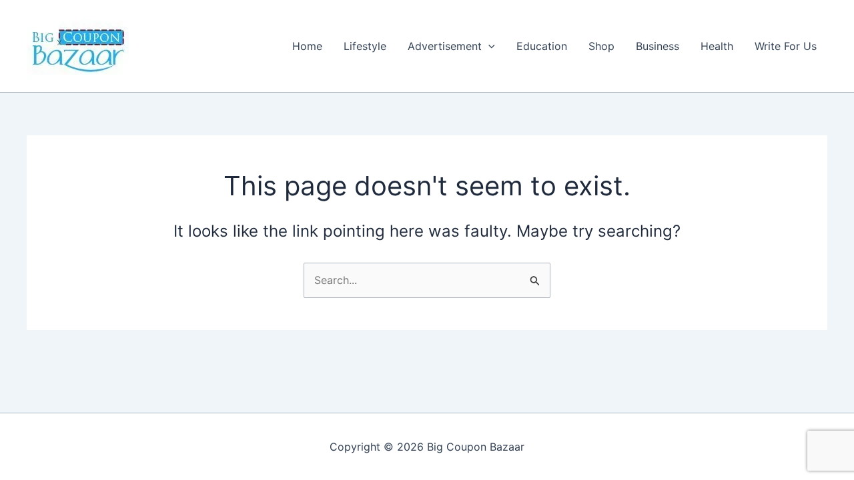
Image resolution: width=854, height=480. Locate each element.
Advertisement (445, 46)
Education (541, 46)
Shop (601, 46)
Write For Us (786, 46)
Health (717, 46)
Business (657, 46)
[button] (488, 46)
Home (307, 46)
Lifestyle (365, 46)
